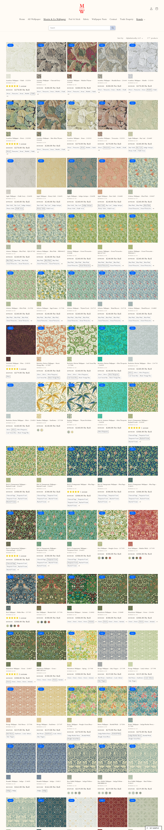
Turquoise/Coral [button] (144, 435)
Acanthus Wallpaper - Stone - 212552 (79, 138)
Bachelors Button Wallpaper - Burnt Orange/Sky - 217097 (48, 364)
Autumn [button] (91, 622)
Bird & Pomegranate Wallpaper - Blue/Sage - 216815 (142, 485)
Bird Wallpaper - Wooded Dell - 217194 (49, 612)
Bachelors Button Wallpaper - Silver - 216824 (20, 420)
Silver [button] (39, 375)
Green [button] (69, 622)
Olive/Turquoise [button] (52, 375)
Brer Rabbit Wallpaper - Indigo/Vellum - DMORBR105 (110, 782)
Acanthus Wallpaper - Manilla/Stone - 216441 (112, 81)
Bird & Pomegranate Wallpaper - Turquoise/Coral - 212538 (47, 549)
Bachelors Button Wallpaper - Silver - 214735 (143, 363)
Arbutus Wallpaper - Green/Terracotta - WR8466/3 (140, 252)
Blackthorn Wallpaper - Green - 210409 (110, 612)
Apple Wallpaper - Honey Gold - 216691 (50, 196)
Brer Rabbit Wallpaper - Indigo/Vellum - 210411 (80, 782)
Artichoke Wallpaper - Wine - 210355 (18, 363)
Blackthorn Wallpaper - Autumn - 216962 (80, 612)
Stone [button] (21, 94)
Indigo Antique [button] (148, 148)
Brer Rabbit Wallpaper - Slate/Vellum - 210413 (140, 782)
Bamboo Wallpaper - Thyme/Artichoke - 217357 (79, 421)
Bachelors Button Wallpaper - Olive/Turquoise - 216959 (112, 364)
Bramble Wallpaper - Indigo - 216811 (49, 781)
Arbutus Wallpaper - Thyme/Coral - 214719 (81, 308)
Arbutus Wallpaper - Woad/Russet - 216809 (142, 308)
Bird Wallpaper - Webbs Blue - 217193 (18, 612)
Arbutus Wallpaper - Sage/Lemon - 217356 (50, 308)
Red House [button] (101, 678)
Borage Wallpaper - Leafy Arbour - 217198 (142, 669)
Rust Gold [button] (132, 148)
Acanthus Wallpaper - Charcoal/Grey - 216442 (49, 82)
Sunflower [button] (110, 678)
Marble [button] (27, 94)
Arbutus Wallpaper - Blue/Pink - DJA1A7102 (20, 251)
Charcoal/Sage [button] (133, 435)
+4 (7, 96)
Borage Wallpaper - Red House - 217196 (19, 725)
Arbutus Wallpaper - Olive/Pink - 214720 (19, 308)
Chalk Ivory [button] (141, 151)
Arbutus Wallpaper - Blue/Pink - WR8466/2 (51, 251)
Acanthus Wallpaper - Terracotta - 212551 (111, 138)
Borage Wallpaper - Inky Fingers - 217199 (111, 669)
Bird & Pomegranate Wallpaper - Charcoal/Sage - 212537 (16, 549)
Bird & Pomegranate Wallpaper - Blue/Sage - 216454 (112, 485)
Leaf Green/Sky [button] (42, 378)
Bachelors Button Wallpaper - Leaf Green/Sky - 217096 (81, 364)
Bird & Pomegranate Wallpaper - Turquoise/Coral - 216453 (77, 549)
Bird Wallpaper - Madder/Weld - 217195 (141, 548)
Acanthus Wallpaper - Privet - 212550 (18, 138)
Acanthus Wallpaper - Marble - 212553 (140, 81)
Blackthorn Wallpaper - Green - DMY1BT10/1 (47, 670)
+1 (96, 622)
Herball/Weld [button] (86, 736)
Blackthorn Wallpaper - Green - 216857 (19, 669)
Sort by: (120, 38)
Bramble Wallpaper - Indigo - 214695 (18, 781)
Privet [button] (8, 94)
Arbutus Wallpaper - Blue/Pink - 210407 (141, 196)
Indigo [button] (8, 791)
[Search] (112, 28)
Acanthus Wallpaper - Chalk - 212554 (18, 81)
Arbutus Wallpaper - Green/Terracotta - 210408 (79, 252)
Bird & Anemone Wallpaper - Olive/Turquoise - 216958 (112, 421)
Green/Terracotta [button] (134, 209)
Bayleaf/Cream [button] (144, 438)
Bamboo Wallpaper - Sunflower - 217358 (50, 420)
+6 (153, 209)
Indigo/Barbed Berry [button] (74, 736)
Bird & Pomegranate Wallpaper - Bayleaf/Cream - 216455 (16, 485)
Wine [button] (8, 376)
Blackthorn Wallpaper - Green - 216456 (141, 612)
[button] (140, 19)
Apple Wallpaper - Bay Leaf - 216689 (140, 138)
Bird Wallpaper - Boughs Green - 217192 (111, 548)
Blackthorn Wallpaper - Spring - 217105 (80, 669)
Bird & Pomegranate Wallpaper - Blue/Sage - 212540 (81, 485)
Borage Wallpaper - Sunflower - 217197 (49, 725)
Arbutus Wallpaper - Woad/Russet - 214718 (112, 308)
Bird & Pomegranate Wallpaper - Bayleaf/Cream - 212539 (138, 421)
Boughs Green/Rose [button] (73, 739)
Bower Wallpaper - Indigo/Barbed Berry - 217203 (141, 725)
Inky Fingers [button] (102, 681)
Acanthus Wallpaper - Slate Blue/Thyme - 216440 (50, 139)
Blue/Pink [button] (132, 205)
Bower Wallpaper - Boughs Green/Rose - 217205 (80, 725)
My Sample (154, 828)
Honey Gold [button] (132, 151)
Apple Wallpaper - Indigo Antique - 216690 (81, 196)
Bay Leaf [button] (139, 148)
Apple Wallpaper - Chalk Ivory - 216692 (19, 196)
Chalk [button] (33, 94)
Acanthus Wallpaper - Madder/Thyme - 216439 (79, 82)
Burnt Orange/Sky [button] (54, 378)
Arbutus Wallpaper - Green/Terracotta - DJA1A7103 (110, 252)
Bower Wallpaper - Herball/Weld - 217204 (111, 725)
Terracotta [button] (15, 94)
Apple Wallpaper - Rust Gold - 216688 (110, 196)
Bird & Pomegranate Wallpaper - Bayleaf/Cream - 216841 (47, 485)
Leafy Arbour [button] (118, 678)
